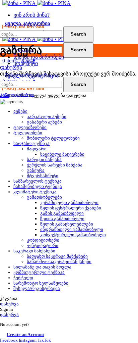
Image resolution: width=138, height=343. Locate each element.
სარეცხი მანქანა (44, 159)
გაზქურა (36, 170)
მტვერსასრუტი (42, 175)
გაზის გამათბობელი (62, 213)
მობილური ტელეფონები (53, 138)
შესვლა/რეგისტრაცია (36, 288)
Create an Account (25, 334)
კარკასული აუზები (46, 116)
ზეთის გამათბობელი (62, 218)
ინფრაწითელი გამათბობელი (71, 229)
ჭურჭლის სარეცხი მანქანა (54, 164)
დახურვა (11, 67)
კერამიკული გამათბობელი (69, 202)
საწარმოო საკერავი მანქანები (59, 261)
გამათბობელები (44, 197)
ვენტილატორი (42, 245)
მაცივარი (37, 148)
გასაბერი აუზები (44, 122)
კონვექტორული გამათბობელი (73, 234)
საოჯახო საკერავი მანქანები (57, 256)
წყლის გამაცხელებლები (66, 224)
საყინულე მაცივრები (62, 154)
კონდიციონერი (43, 240)
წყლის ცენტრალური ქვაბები (70, 207)
